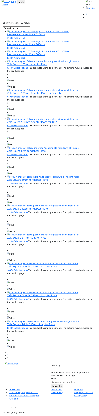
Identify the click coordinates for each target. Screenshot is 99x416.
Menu (21, 2)
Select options (21, 67)
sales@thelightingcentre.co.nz (23, 392)
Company (55, 365)
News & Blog (57, 392)
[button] (91, 3)
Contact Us (56, 389)
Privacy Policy (80, 395)
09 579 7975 (14, 389)
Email (53, 378)
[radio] (51, 79)
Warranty (78, 389)
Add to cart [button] (19, 38)
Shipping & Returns (83, 392)
